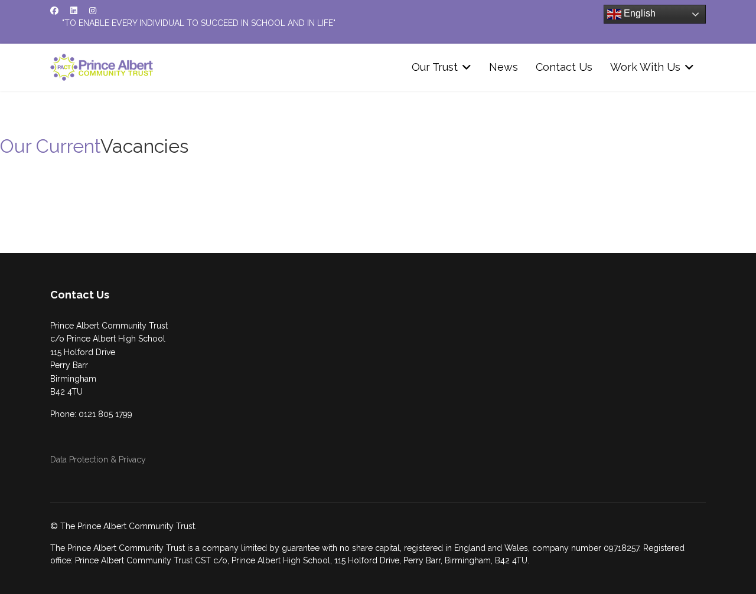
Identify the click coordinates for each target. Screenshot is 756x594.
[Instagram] (92, 10)
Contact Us (564, 67)
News (503, 67)
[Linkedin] (73, 10)
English (638, 13)
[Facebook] (54, 10)
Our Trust (435, 67)
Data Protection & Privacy (98, 459)
